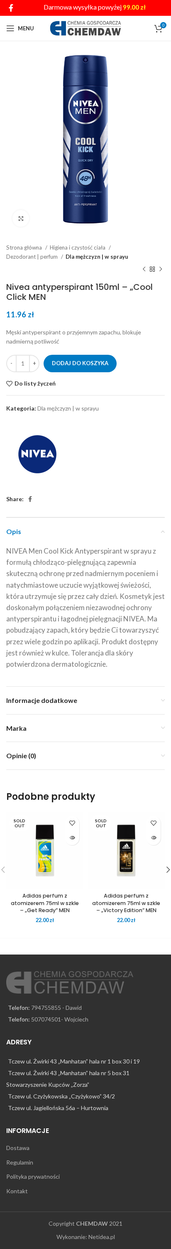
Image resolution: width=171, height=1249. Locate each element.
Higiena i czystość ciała (78, 247)
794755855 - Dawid (56, 1007)
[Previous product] (144, 269)
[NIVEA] (37, 454)
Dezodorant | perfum (32, 256)
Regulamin (19, 1162)
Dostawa (17, 1147)
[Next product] (160, 269)
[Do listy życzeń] (72, 823)
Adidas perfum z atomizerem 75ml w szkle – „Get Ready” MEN (45, 903)
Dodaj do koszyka (80, 363)
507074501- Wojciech (59, 1019)
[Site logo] (86, 27)
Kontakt (17, 1191)
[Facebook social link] (11, 8)
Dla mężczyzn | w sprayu (97, 256)
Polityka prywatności (33, 1176)
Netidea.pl (101, 1236)
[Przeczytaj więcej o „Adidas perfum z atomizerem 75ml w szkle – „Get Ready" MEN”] (72, 838)
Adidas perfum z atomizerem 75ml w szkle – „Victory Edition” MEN (126, 903)
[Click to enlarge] (20, 218)
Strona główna (24, 247)
